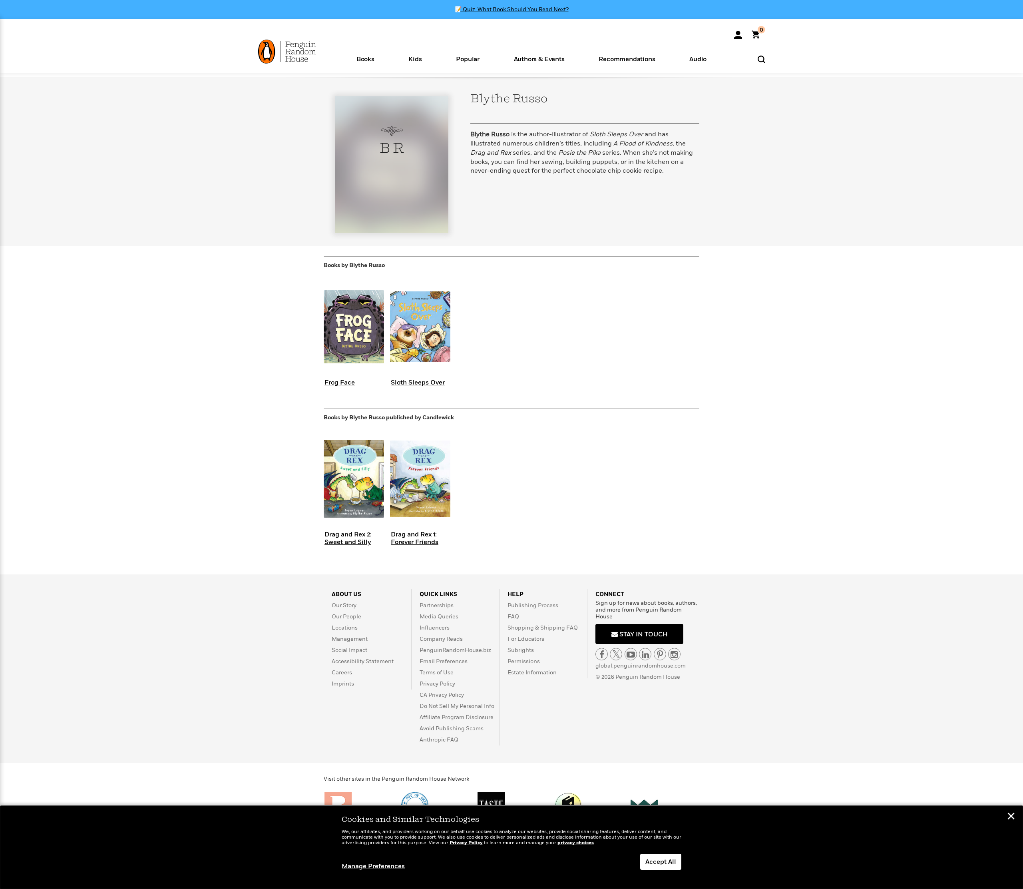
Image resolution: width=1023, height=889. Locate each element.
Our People (346, 616)
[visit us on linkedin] (645, 654)
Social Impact (349, 650)
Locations (345, 628)
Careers (342, 672)
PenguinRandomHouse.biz (455, 650)
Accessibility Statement (363, 661)
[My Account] (738, 32)
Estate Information (532, 672)
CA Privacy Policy (442, 695)
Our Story (344, 605)
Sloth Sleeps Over (418, 382)
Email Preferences (444, 661)
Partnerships (437, 605)
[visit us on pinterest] (660, 654)
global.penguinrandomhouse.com (640, 666)
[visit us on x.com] (616, 654)
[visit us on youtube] (631, 654)
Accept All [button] (660, 861)
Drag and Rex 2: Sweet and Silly (348, 538)
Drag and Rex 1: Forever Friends (414, 538)
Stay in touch (643, 634)
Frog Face (339, 382)
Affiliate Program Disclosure (457, 717)
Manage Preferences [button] (373, 866)
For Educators (526, 639)
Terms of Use (437, 672)
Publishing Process (533, 605)
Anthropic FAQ (439, 739)
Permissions (524, 661)
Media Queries (439, 616)
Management (350, 639)
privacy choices (575, 842)
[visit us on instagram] (674, 654)
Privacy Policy (437, 684)
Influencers (435, 628)
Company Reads (441, 639)
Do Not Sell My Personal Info (457, 706)
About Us (346, 594)
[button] (365, 59)
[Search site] (761, 59)
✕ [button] (1011, 817)
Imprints (343, 684)
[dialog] (511, 847)
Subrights (521, 650)
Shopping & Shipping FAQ (543, 628)
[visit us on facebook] (601, 654)
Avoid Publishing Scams (452, 728)
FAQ (513, 616)
